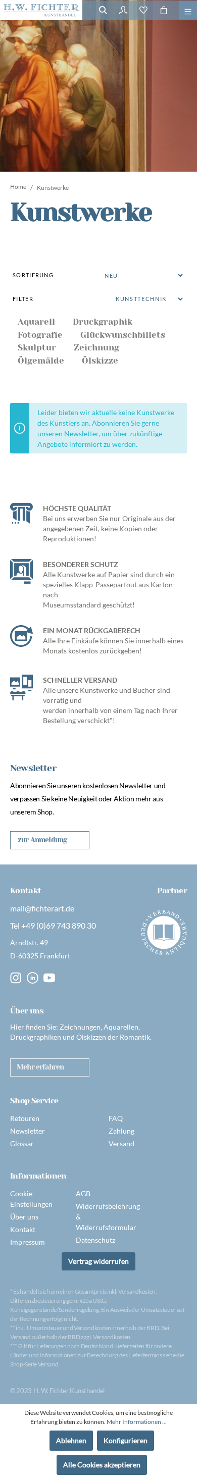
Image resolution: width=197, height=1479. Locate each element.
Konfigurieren (125, 1440)
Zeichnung (96, 347)
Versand (121, 1143)
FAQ (116, 1118)
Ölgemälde (41, 360)
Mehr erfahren (40, 1067)
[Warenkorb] (164, 10)
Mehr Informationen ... (137, 1421)
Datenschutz (95, 1240)
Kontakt (22, 1229)
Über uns (24, 1216)
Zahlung (121, 1131)
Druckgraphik (102, 322)
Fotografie (40, 335)
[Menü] (188, 10)
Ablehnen (71, 1440)
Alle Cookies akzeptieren (101, 1464)
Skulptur (37, 347)
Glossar (22, 1143)
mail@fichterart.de (42, 908)
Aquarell (36, 322)
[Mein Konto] (123, 10)
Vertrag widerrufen (98, 1261)
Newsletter (27, 1131)
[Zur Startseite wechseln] (41, 10)
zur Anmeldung (42, 840)
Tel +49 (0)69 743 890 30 (53, 925)
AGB (83, 1193)
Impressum (27, 1242)
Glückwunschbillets (122, 335)
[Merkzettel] (143, 10)
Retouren (24, 1118)
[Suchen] (103, 10)
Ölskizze (100, 360)
